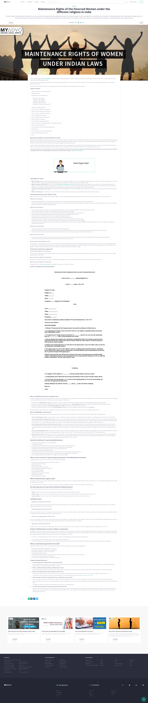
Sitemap (112, 694)
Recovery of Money (89, 661)
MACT (20, 660)
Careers (90, 695)
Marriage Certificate (48, 660)
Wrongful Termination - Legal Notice (25, 666)
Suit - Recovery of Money (23, 672)
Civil (130, 663)
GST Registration (62, 665)
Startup (101, 661)
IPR (115, 661)
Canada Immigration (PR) (23, 668)
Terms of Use (113, 690)
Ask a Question (59, 692)
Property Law (88, 660)
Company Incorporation (49, 665)
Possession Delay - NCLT (23, 661)
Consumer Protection (119, 663)
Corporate (131, 661)
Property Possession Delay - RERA (10, 660)
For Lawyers (36, 1)
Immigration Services (119, 665)
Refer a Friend (59, 694)
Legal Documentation (8, 672)
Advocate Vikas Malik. (78, 150)
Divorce (74, 6)
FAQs (58, 695)
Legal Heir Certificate (63, 666)
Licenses (131, 665)
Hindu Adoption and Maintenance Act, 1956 (66, 184)
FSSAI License (47, 666)
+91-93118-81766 (95, 685)
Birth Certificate (62, 663)
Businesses (43, 1)
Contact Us (91, 690)
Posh (20, 670)
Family (116, 660)
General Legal (88, 663)
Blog (90, 692)
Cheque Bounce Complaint (9, 665)
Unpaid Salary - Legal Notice (9, 666)
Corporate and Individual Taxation (92, 665)
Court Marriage (62, 660)
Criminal (101, 663)
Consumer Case (7, 670)
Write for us (91, 694)
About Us (58, 690)
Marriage (102, 665)
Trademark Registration (23, 663)
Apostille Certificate (7, 661)
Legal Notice (21, 665)
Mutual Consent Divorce (8, 663)
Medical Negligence (48, 663)
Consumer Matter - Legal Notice (10, 668)
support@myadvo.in (63, 685)
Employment (131, 660)
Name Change (47, 661)
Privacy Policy (113, 692)
